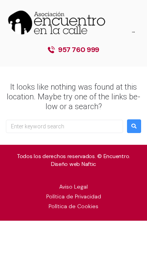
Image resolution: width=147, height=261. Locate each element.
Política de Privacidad (73, 196)
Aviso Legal (73, 186)
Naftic (89, 163)
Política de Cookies (73, 206)
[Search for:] (64, 126)
